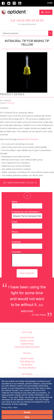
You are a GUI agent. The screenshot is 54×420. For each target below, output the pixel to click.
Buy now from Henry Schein (18, 182)
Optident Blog (27, 343)
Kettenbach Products (28, 139)
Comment (16, 251)
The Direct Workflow (27, 367)
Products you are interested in (25, 211)
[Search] (50, 33)
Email (14, 221)
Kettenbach (11, 103)
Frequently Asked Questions (27, 347)
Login (49, 3)
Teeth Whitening (27, 361)
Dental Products (27, 337)
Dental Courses (27, 340)
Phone (15, 231)
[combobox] (27, 33)
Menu (47, 12)
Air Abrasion (27, 364)
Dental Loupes (27, 358)
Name (14, 201)
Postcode (16, 241)
